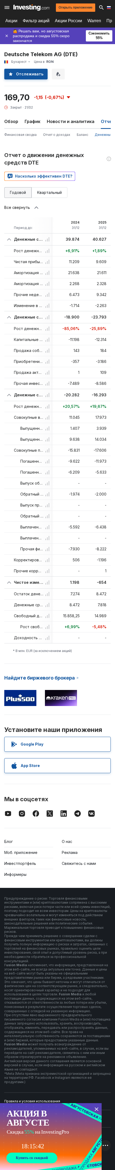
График (32, 121)
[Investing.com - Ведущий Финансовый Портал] (31, 7)
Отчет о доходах (56, 135)
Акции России (68, 20)
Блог (8, 841)
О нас (67, 841)
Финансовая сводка (20, 135)
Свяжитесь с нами (79, 863)
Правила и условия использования (32, 1101)
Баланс (82, 135)
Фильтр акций (36, 20)
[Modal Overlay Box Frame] (51, 1136)
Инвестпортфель (20, 863)
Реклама (70, 852)
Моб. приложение (20, 852)
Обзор (11, 121)
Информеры (15, 874)
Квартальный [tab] (49, 192)
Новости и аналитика (70, 121)
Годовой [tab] (18, 192)
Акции (11, 20)
